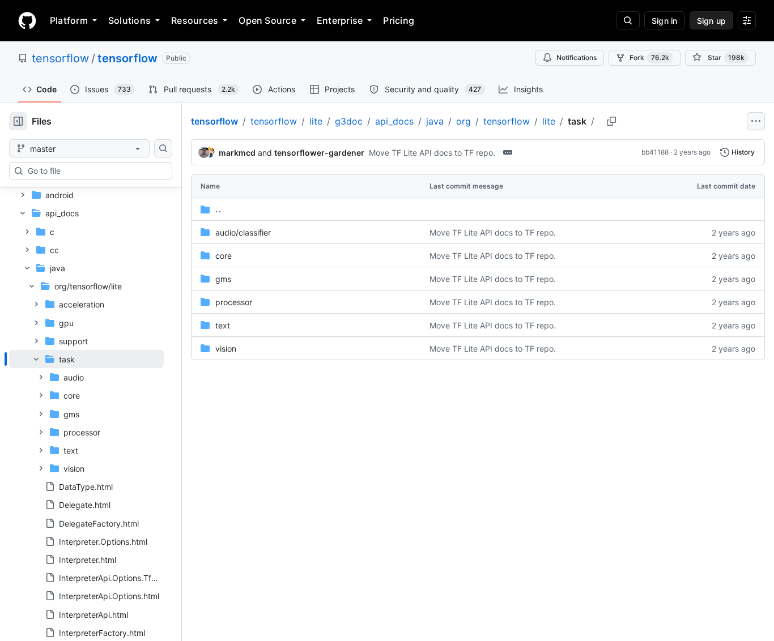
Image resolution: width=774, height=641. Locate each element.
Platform (69, 20)
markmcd (237, 152)
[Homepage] (27, 20)
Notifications (576, 57)
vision (225, 348)
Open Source (267, 20)
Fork (649, 57)
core (223, 255)
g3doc (349, 121)
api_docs (394, 121)
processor (233, 302)
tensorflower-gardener (319, 152)
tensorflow (60, 58)
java (435, 121)
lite (315, 121)
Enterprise (340, 20)
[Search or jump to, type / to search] (628, 20)
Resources (194, 20)
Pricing (398, 20)
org (463, 121)
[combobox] (95, 171)
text (222, 325)
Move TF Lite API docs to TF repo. (432, 152)
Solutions (129, 20)
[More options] (756, 121)
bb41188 (655, 152)
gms (223, 279)
